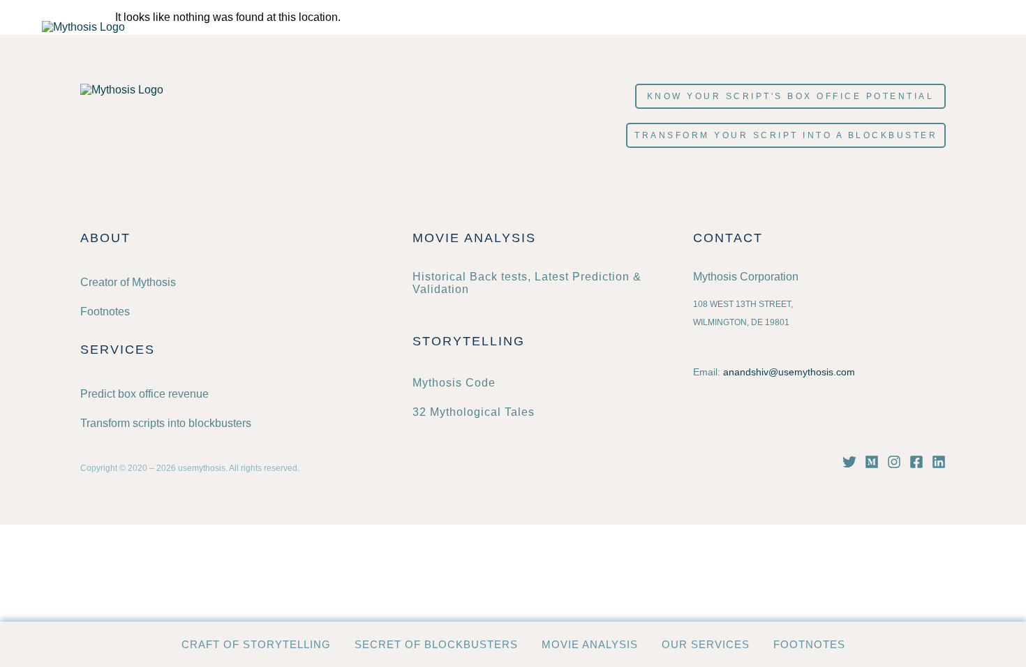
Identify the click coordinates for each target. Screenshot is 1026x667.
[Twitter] (849, 462)
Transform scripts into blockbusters (165, 423)
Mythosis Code (454, 383)
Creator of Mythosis (128, 282)
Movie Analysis (590, 644)
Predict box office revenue (144, 394)
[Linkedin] (939, 462)
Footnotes (809, 644)
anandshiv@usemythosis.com (789, 371)
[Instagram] (894, 462)
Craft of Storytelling (256, 644)
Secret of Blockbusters (436, 644)
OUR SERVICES (706, 644)
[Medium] (872, 462)
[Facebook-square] (916, 462)
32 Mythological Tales (473, 412)
